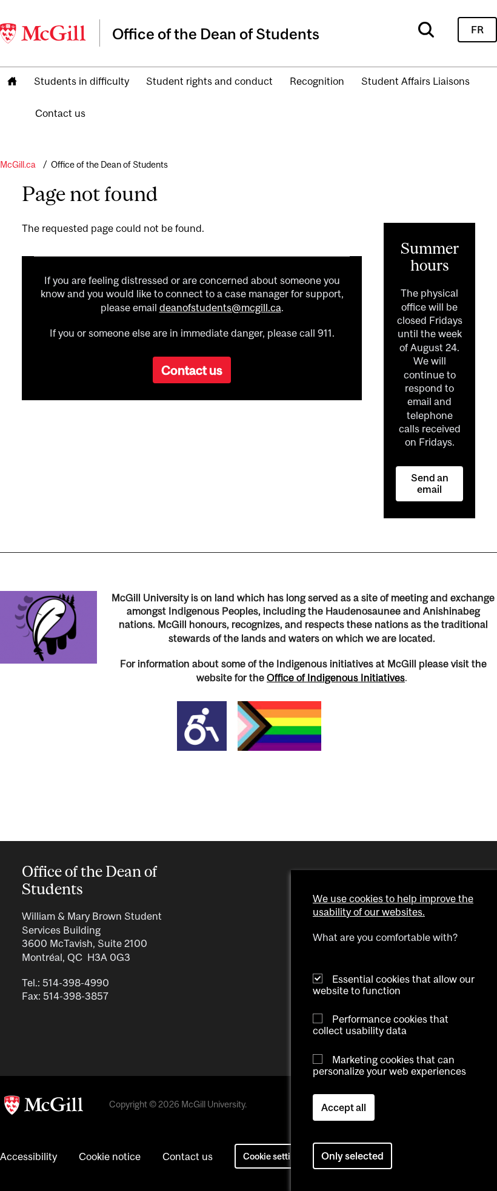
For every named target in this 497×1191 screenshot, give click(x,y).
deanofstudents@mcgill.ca (220, 308)
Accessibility (28, 1156)
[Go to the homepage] (12, 82)
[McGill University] (43, 33)
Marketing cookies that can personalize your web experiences (389, 1065)
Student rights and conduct (209, 81)
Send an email (430, 483)
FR (477, 30)
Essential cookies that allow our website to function (394, 985)
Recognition (317, 81)
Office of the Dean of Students (109, 164)
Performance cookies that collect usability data (381, 1025)
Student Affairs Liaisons (415, 81)
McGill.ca (18, 164)
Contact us (60, 113)
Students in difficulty (81, 81)
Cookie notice (110, 1156)
